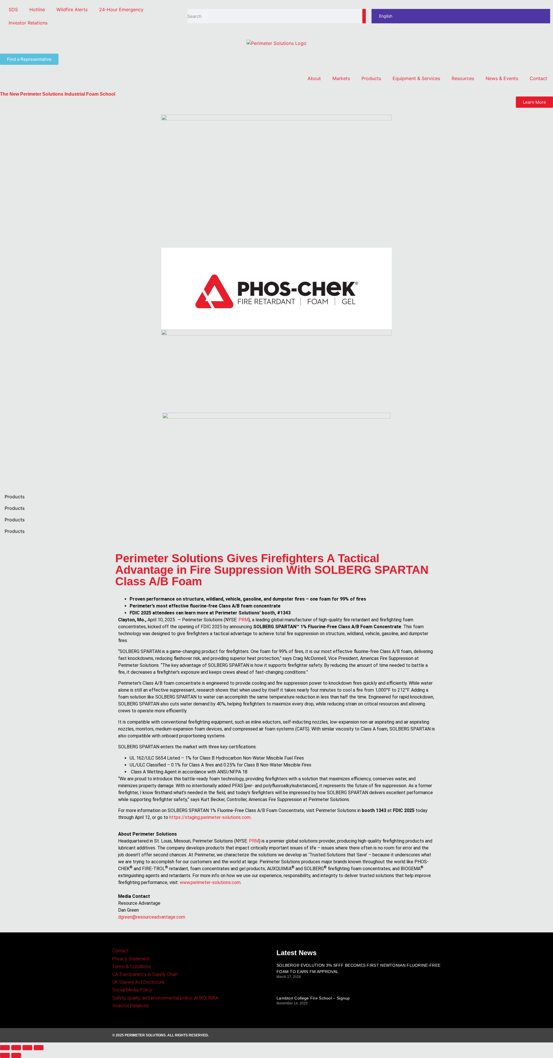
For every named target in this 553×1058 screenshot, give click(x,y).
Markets (341, 78)
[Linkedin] (419, 1035)
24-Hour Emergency (121, 9)
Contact (538, 78)
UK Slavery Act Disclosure (138, 982)
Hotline (37, 9)
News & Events (502, 78)
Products (371, 78)
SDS (13, 9)
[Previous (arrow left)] (5, 1055)
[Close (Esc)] (5, 1047)
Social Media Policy (132, 990)
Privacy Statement (130, 959)
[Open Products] (28, 496)
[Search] (364, 16)
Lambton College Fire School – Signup (313, 998)
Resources (463, 78)
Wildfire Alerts (72, 9)
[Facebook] (404, 1035)
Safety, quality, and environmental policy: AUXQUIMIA (165, 998)
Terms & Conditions (131, 966)
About (314, 78)
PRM (243, 619)
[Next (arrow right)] (16, 1055)
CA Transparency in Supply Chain (145, 974)
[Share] (16, 1047)
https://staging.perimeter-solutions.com (210, 817)
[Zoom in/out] (38, 1047)
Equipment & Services (416, 78)
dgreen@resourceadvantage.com (151, 917)
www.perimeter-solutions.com (210, 882)
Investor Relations (28, 23)
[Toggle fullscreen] (27, 1047)
